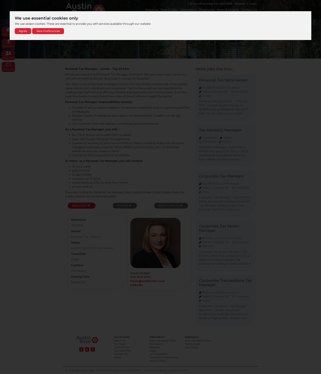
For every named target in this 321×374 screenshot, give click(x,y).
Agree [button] (23, 31)
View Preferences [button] (48, 31)
